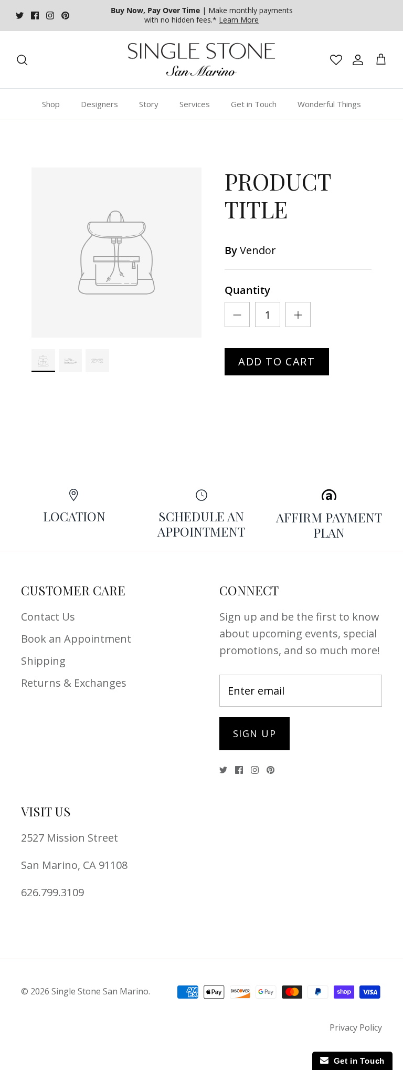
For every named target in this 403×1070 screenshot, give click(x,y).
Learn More (239, 20)
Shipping (43, 661)
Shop (51, 104)
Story (148, 104)
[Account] (355, 60)
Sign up (254, 733)
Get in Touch (254, 104)
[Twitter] (20, 15)
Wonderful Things (329, 104)
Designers (99, 104)
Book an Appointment (76, 639)
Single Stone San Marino (100, 991)
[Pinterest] (65, 15)
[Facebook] (35, 15)
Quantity (247, 290)
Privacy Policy (356, 1027)
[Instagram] (50, 15)
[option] (116, 252)
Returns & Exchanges (73, 683)
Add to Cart (276, 361)
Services (194, 104)
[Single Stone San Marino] (201, 59)
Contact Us (48, 617)
